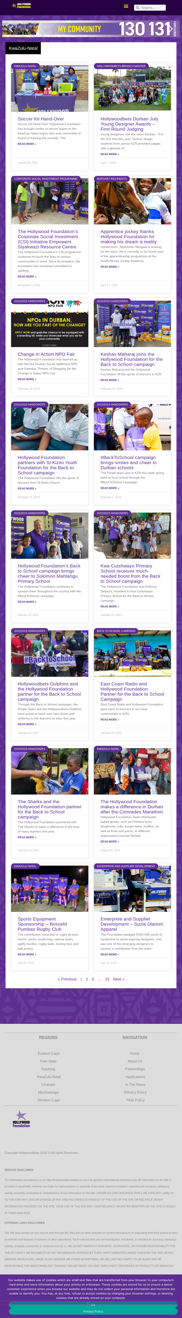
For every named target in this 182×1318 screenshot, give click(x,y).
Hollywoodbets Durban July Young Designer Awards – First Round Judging (129, 124)
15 (107, 979)
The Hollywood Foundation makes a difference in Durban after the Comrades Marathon (132, 806)
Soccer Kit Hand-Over (41, 118)
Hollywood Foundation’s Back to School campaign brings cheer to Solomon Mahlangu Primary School (49, 573)
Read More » (27, 144)
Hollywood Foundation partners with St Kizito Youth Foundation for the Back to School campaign (47, 465)
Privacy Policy (93, 1311)
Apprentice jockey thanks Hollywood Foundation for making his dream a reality (129, 236)
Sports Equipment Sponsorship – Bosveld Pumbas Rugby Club (42, 924)
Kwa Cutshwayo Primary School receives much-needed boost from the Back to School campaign (130, 573)
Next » (119, 979)
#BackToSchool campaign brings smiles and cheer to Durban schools (129, 462)
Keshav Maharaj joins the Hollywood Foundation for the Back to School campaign (132, 359)
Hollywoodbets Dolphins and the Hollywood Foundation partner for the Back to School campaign (49, 691)
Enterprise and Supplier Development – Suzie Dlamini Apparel (132, 924)
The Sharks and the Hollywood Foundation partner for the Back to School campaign (49, 809)
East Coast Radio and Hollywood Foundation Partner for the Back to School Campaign (132, 691)
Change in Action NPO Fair (46, 354)
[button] (126, 6)
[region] (91, 29)
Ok (93, 1304)
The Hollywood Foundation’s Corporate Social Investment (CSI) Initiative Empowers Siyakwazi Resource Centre (48, 239)
